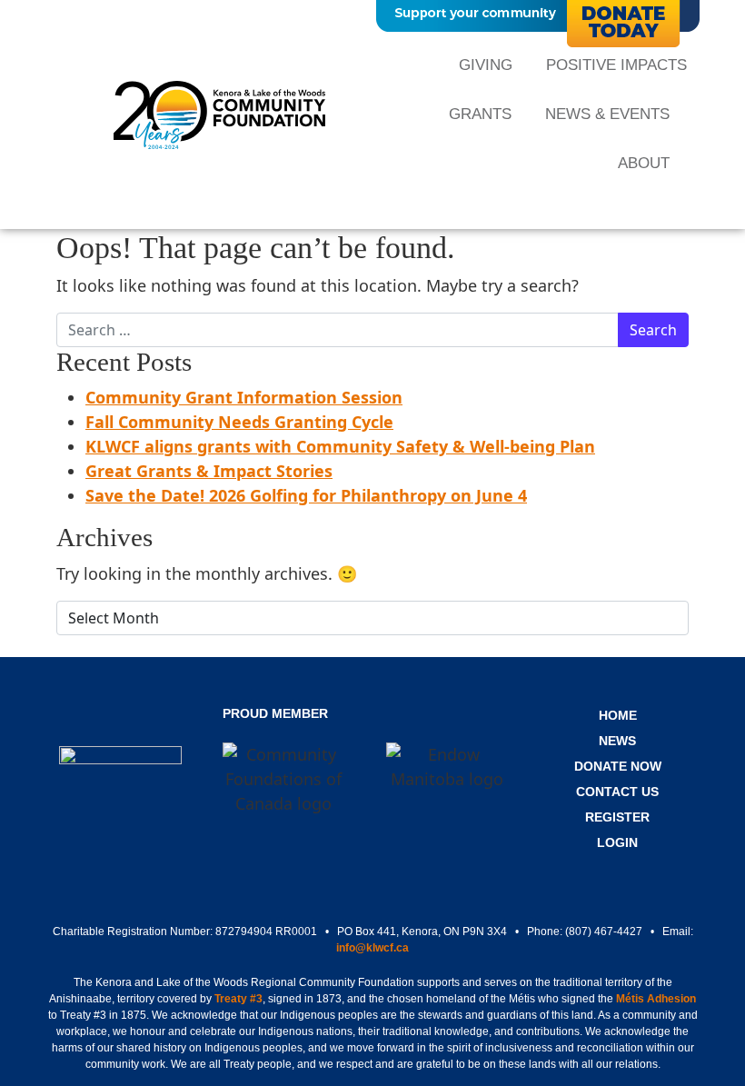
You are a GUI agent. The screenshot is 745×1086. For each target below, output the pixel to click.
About (644, 163)
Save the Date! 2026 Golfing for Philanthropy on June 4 (306, 495)
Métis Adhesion (656, 998)
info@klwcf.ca (372, 948)
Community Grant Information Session (243, 397)
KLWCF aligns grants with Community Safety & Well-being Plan (340, 446)
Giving (485, 65)
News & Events (607, 114)
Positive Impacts (616, 65)
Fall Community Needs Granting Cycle (239, 422)
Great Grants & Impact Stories (209, 471)
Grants (480, 114)
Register (617, 817)
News (617, 740)
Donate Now (617, 766)
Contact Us (617, 791)
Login (617, 842)
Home (618, 715)
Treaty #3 (238, 998)
